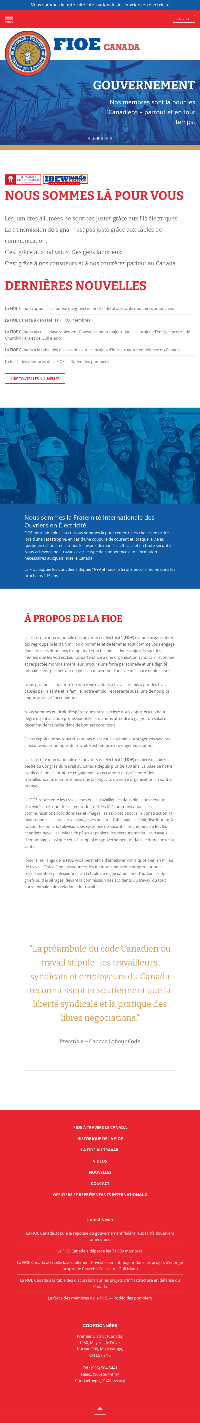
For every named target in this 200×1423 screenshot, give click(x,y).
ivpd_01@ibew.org (108, 1380)
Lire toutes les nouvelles (35, 378)
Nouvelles (100, 1172)
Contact (100, 1183)
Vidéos (100, 1161)
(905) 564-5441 (104, 1368)
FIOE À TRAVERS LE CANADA (100, 1127)
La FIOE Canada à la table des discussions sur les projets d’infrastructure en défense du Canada (92, 350)
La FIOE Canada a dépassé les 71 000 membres (47, 320)
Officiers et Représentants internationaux (100, 1194)
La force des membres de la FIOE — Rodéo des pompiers (57, 361)
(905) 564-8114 (106, 1374)
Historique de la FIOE (100, 1138)
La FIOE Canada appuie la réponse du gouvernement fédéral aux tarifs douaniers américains (89, 308)
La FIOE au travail (100, 1150)
